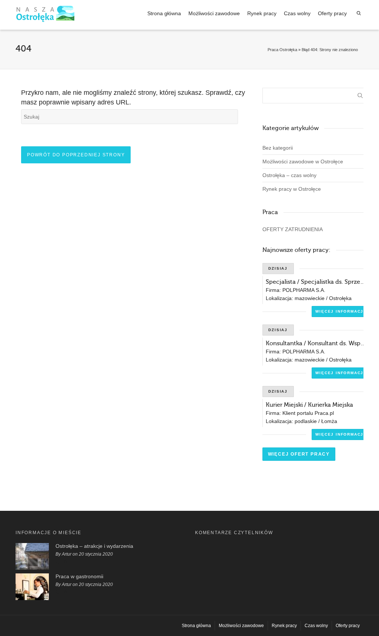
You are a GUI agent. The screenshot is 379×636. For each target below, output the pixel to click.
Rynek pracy (261, 13)
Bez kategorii (277, 148)
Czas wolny (297, 13)
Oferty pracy (332, 13)
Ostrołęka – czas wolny (289, 175)
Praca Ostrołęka (282, 49)
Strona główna (164, 13)
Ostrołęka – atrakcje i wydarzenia (94, 546)
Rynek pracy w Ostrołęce (291, 189)
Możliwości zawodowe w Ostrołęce (302, 161)
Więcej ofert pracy (299, 454)
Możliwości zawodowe (214, 13)
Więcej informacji (340, 311)
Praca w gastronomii (79, 576)
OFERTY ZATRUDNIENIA (292, 229)
